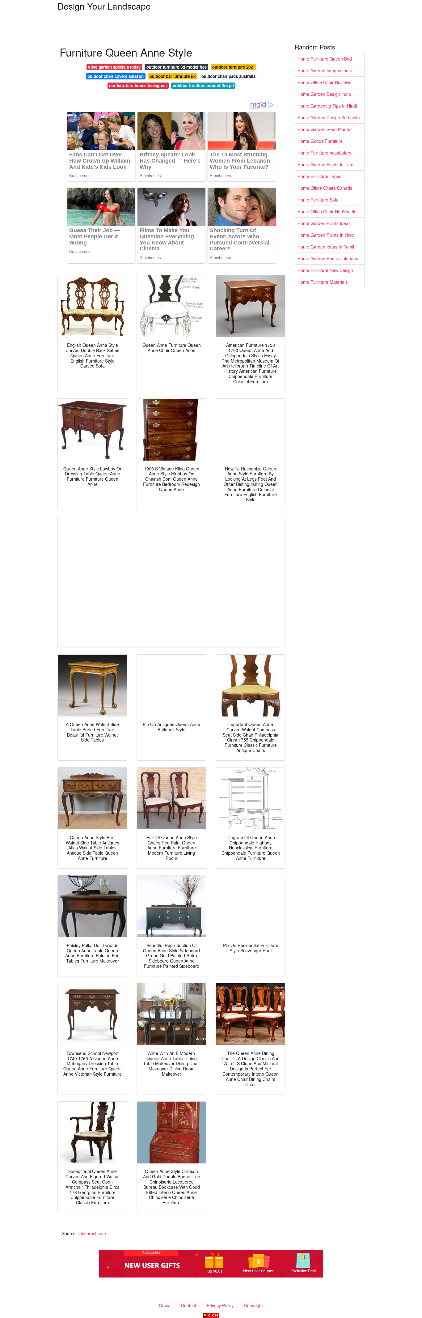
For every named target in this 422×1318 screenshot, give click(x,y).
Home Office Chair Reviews (324, 82)
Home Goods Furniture (320, 141)
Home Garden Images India (325, 70)
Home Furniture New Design (325, 270)
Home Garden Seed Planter (325, 129)
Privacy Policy (220, 1305)
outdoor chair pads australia (228, 76)
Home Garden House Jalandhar (329, 258)
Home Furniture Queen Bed (325, 59)
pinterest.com (92, 1233)
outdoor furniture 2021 (233, 67)
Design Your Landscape (104, 6)
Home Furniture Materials (323, 282)
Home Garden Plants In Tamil (326, 164)
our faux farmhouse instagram (138, 85)
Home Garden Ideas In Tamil (326, 247)
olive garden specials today (114, 67)
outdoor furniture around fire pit (203, 85)
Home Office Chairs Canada (325, 188)
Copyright (253, 1305)
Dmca (165, 1305)
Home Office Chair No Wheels (327, 211)
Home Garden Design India (324, 94)
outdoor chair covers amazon (115, 76)
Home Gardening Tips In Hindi (327, 106)
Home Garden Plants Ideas (324, 223)
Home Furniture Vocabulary (324, 153)
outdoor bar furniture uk (173, 76)
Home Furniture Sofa (318, 200)
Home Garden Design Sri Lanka (329, 117)
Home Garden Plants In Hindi (326, 235)
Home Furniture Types (319, 176)
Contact (188, 1305)
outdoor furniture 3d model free (176, 67)
